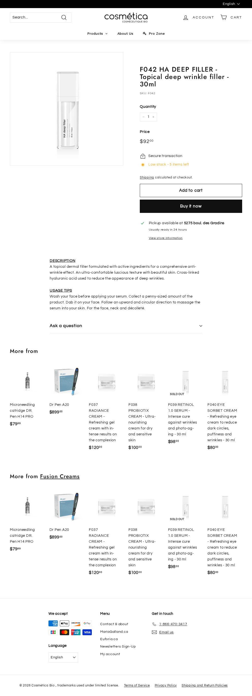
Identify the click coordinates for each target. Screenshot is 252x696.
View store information (166, 238)
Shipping (147, 177)
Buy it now (191, 206)
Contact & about (114, 624)
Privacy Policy (166, 685)
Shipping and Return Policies (205, 685)
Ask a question (66, 325)
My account (110, 654)
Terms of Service (137, 685)
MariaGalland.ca (114, 631)
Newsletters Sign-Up (118, 646)
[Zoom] (66, 108)
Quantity (148, 107)
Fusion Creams (60, 476)
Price (145, 132)
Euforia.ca (109, 639)
